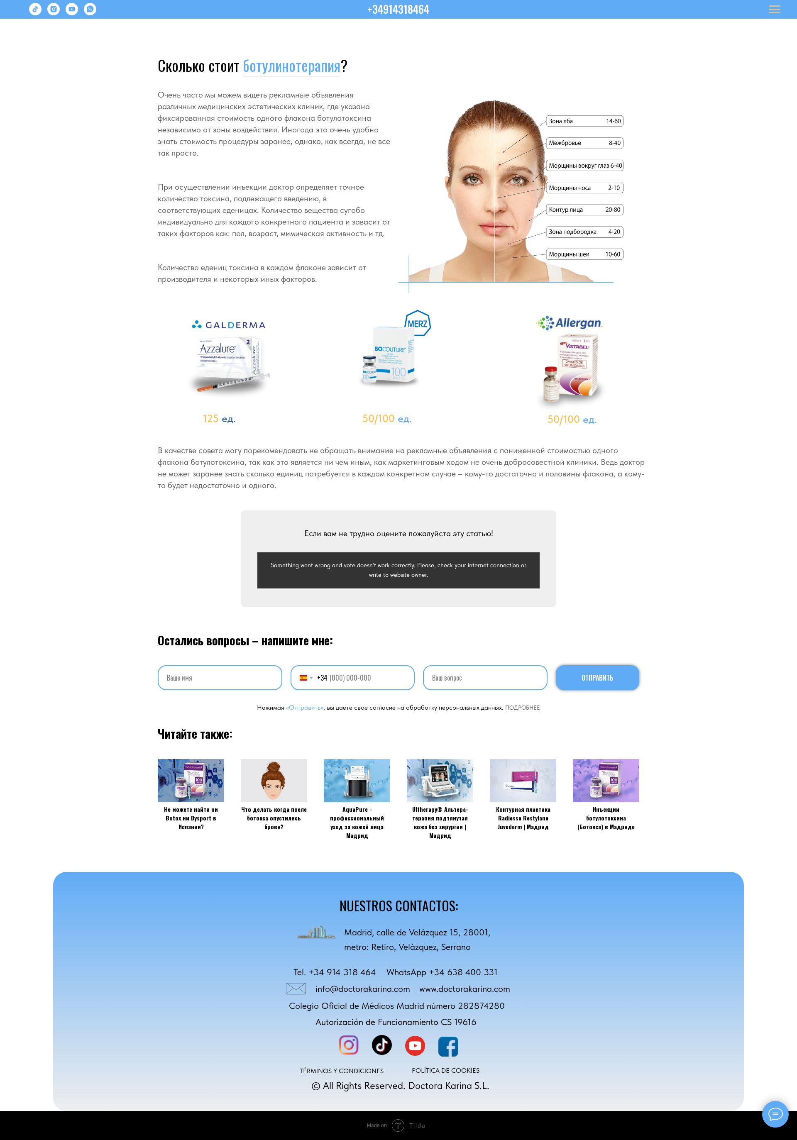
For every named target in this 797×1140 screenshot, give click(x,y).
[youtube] (72, 13)
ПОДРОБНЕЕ (522, 707)
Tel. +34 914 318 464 (334, 972)
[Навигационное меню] (774, 9)
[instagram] (53, 13)
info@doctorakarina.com (362, 988)
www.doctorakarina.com (464, 988)
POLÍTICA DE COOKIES (445, 1070)
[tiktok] (35, 13)
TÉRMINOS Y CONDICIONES (342, 1071)
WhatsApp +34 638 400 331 (442, 972)
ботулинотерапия (291, 65)
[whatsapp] (90, 13)
